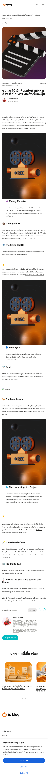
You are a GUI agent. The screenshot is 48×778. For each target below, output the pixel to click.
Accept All (24, 760)
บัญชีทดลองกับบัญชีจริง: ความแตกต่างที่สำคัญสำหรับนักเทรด (17, 687)
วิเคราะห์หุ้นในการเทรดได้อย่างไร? (34, 275)
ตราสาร (4, 735)
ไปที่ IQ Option (6, 731)
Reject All (24, 773)
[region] (24, 758)
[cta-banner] (6, 389)
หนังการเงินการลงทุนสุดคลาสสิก (14, 117)
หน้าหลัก (7, 15)
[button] (43, 4)
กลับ (5, 23)
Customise (24, 767)
